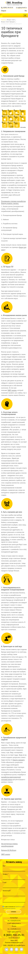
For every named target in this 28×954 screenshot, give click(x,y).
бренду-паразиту (19, 760)
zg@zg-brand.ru (22, 7)
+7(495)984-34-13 (15, 929)
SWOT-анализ (12, 390)
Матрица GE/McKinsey (8, 850)
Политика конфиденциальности (14, 942)
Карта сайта (14, 940)
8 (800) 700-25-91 (8, 7)
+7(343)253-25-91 (15, 920)
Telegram (3, 10)
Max (26, 10)
